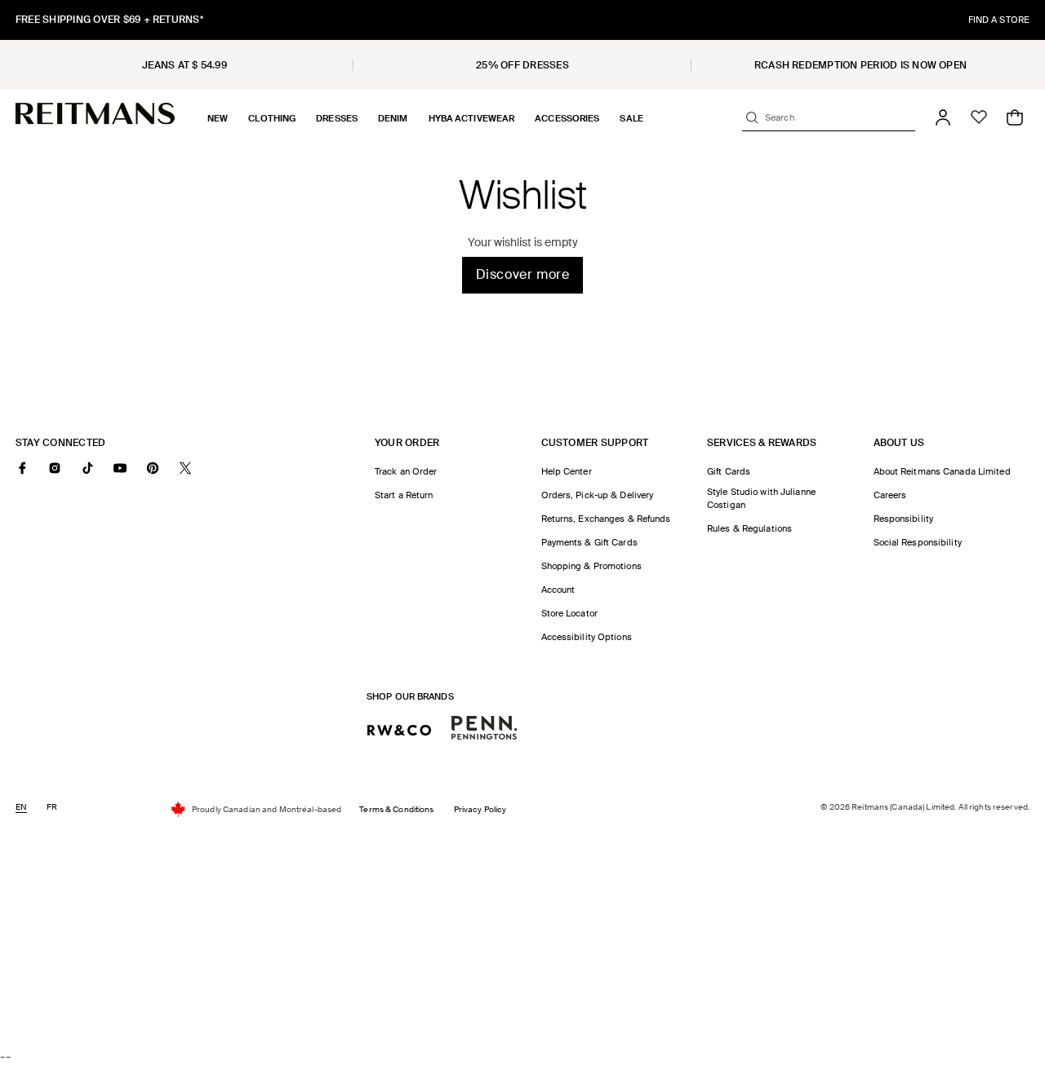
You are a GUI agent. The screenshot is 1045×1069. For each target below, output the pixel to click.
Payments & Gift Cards (589, 542)
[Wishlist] (979, 117)
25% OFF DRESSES (522, 65)
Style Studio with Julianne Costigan (761, 498)
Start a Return (404, 495)
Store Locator (569, 613)
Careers (890, 495)
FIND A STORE (998, 19)
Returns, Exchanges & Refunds (606, 518)
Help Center (566, 471)
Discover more (523, 274)
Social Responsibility (918, 542)
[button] (217, 118)
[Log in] (943, 117)
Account (558, 589)
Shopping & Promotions (591, 566)
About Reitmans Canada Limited (942, 471)
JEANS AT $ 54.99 (184, 65)
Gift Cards (728, 471)
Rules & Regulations (749, 528)
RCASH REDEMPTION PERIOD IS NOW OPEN (860, 65)
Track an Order (406, 471)
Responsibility (904, 518)
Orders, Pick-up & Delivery (597, 495)
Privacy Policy (480, 809)
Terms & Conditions (396, 809)
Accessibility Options (586, 637)
